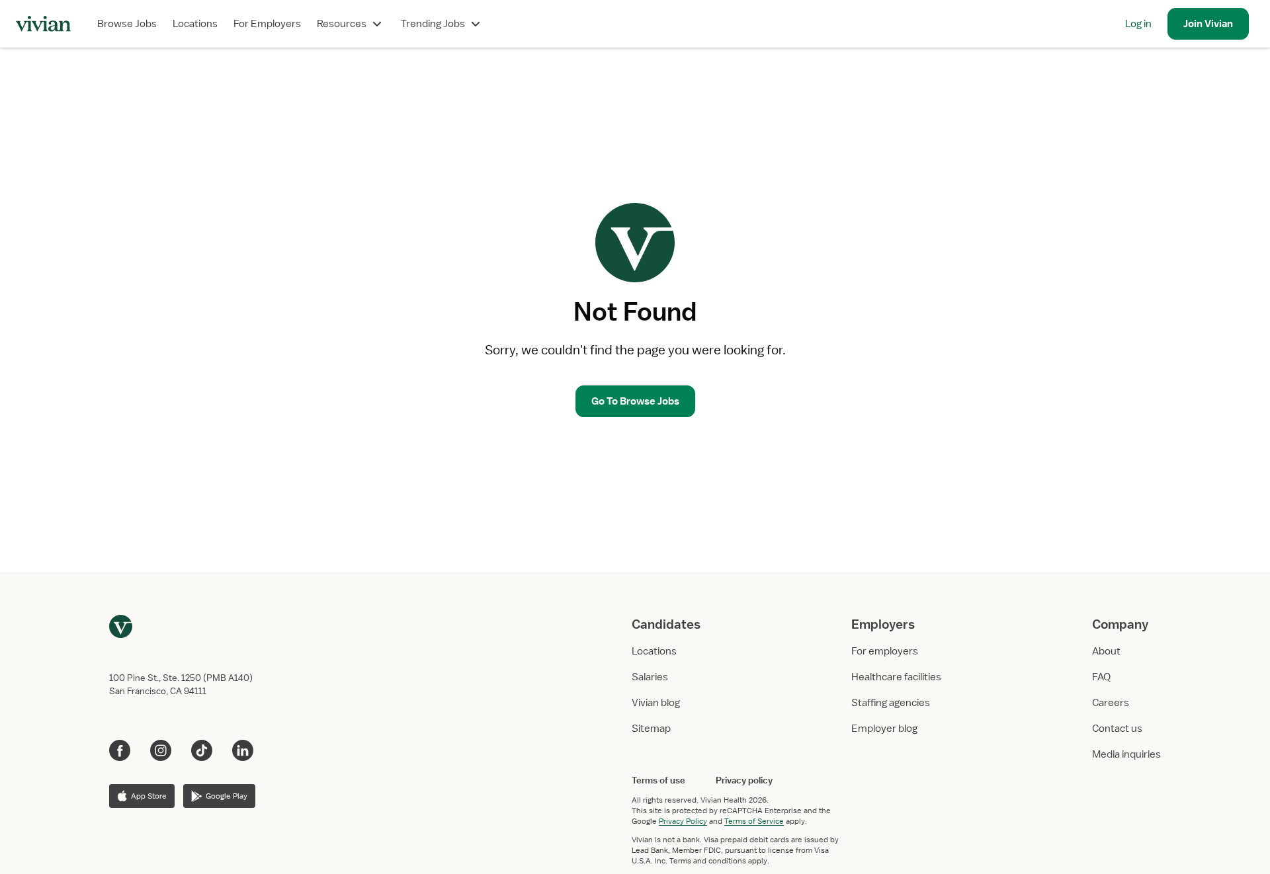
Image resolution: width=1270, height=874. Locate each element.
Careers (1110, 702)
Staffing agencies (890, 702)
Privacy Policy (683, 821)
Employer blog (884, 728)
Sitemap (651, 728)
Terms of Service (754, 821)
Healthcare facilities (896, 677)
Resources (341, 23)
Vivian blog (656, 702)
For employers (884, 651)
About (1106, 651)
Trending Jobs (433, 23)
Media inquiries (1126, 754)
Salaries (650, 677)
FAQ (1101, 677)
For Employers (267, 23)
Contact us (1117, 728)
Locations (195, 23)
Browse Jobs (127, 23)
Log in (1138, 23)
